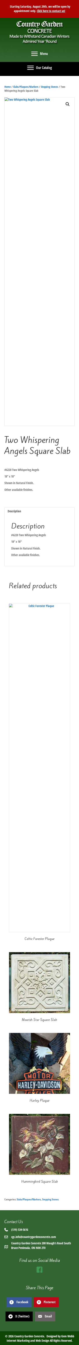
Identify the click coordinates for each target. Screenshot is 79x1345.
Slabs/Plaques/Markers (25, 87)
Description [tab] (14, 511)
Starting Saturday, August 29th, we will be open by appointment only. (39, 8)
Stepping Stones (49, 87)
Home (7, 87)
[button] (68, 104)
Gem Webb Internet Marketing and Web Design (40, 1338)
